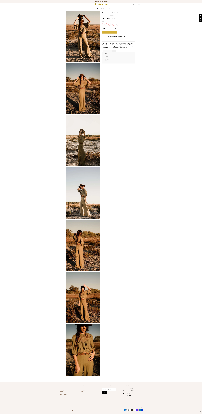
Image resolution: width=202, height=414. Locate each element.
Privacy (61, 395)
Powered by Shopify (72, 410)
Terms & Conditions (64, 394)
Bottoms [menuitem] (102, 8)
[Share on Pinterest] (200, 21)
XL (116, 24)
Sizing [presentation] (114, 50)
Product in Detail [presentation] (107, 50)
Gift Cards (62, 393)
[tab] (107, 51)
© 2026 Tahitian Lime (63, 410)
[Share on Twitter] (200, 18)
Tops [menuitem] (97, 8)
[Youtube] (123, 393)
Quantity (104, 28)
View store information (107, 39)
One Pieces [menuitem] (108, 8)
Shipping (104, 18)
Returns (61, 388)
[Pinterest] (123, 392)
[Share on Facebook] (200, 15)
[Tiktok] (123, 395)
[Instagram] (123, 390)
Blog (82, 391)
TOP (200, 412)
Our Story (83, 388)
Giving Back (83, 390)
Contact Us (62, 391)
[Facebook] (59, 407)
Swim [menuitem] (92, 8)
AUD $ (141, 407)
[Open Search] (133, 4)
